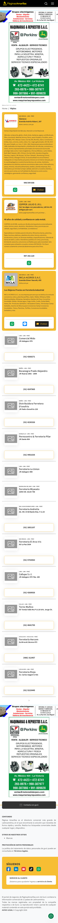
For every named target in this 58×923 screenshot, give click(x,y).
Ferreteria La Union (29, 469)
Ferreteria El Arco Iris (30, 541)
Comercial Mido (27, 338)
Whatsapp (15, 189)
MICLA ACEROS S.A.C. (30, 277)
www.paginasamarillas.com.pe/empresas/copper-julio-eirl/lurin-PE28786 (32, 213)
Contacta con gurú (31, 805)
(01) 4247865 (29, 389)
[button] (29, 700)
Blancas (9, 838)
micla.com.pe (23, 283)
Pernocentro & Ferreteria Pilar (35, 436)
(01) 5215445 (29, 690)
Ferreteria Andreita (29, 509)
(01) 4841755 (29, 625)
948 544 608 (29, 182)
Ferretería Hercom (28, 639)
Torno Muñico (26, 607)
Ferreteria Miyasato (29, 489)
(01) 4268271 (29, 356)
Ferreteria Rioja (27, 672)
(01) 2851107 (29, 527)
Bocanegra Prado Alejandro (33, 371)
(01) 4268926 (29, 592)
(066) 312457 (29, 657)
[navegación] (52, 3)
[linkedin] (16, 869)
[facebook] (8, 869)
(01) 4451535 (29, 454)
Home (4, 108)
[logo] (11, 121)
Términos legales (21, 851)
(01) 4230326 (29, 422)
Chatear (40, 189)
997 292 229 (29, 255)
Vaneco (22, 119)
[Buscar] (46, 3)
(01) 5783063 (29, 560)
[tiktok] (31, 869)
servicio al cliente (44, 881)
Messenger (24, 324)
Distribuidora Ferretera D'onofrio (31, 405)
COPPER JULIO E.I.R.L (30, 204)
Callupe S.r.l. (25, 574)
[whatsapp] (39, 869)
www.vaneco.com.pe (26, 124)
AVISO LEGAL (7, 910)
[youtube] (23, 869)
